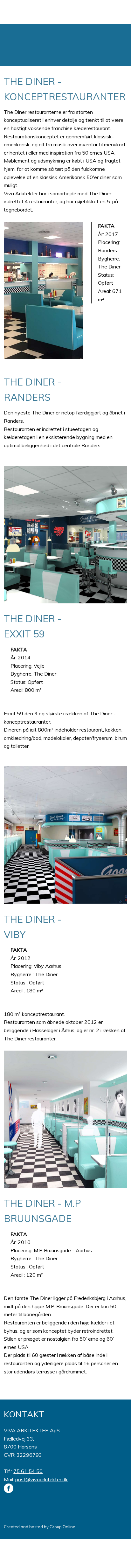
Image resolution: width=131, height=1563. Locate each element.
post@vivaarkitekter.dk (41, 1479)
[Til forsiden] (65, 44)
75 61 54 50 (28, 1471)
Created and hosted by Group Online (39, 1526)
